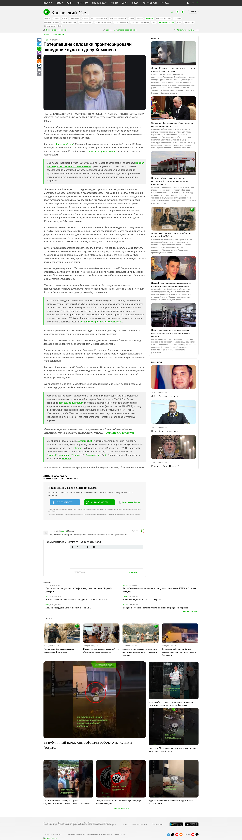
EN (198, 3)
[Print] (39, 74)
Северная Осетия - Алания (140, 22)
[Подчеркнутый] (82, 547)
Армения (85, 18)
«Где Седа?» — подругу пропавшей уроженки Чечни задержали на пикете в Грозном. (171, 703)
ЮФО (59, 26)
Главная (46, 35)
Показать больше (121, 808)
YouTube (66, 458)
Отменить (133, 572)
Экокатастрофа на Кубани (187, 30)
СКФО (154, 22)
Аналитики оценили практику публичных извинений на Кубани (171, 235)
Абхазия (47, 18)
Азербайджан (74, 18)
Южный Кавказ (49, 26)
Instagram (63, 455)
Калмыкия (177, 18)
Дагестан (140, 18)
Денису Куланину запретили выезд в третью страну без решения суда (173, 69)
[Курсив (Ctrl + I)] (77, 547)
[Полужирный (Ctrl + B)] (72, 547)
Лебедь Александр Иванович (165, 395)
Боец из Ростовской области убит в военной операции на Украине (155, 607)
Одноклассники (93, 455)
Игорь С (64, 531)
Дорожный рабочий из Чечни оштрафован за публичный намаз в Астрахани (179, 651)
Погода (164, 3)
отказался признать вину (101, 151)
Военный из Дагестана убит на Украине (142, 599)
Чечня (179, 22)
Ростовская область (121, 22)
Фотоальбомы (150, 3)
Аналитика (82, 3)
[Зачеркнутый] (87, 547)
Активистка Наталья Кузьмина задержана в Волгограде (59, 650)
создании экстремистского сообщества (101, 321)
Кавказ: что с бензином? (56, 30)
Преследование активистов (119, 432)
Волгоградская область (118, 18)
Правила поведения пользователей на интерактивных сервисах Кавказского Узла (96, 834)
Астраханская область (99, 18)
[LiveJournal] (39, 66)
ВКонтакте (77, 455)
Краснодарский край (69, 22)
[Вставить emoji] (93, 547)
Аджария (56, 18)
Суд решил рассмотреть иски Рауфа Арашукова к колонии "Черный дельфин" (79, 590)
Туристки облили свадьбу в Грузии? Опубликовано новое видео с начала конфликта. (67, 802)
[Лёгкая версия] (188, 3)
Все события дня (191, 612)
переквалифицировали (70, 402)
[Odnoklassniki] (39, 61)
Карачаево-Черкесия (51, 22)
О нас (125, 824)
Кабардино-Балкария (163, 18)
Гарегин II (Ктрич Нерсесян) (165, 465)
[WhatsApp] (39, 49)
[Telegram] (39, 44)
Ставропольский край (166, 22)
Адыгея (64, 18)
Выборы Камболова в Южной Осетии (121, 30)
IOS (90, 441)
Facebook (51, 455)
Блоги (125, 3)
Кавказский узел (64, 144)
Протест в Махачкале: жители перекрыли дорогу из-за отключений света (172, 749)
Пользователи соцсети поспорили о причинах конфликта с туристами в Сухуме (140, 651)
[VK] (39, 40)
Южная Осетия (189, 22)
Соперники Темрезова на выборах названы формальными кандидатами (172, 124)
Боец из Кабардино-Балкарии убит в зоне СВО (68, 607)
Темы (58, 3)
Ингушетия (149, 18)
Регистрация (79, 572)
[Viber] (39, 53)
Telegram (77, 448)
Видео (135, 3)
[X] (39, 57)
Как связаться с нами (139, 824)
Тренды (69, 3)
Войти (193, 12)
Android (82, 441)
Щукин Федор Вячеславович (165, 430)
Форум (114, 3)
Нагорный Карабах (85, 22)
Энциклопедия (99, 3)
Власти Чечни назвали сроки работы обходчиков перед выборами (101, 650)
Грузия (131, 18)
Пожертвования (157, 824)
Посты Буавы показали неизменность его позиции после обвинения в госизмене (171, 284)
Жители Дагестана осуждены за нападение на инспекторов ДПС (77, 599)
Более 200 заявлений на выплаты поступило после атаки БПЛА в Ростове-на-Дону (159, 590)
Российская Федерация (103, 22)
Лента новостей (58, 35)
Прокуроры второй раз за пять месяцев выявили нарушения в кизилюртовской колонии (170, 332)
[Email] (39, 70)
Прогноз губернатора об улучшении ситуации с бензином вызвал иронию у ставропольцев (170, 180)
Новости (47, 3)
